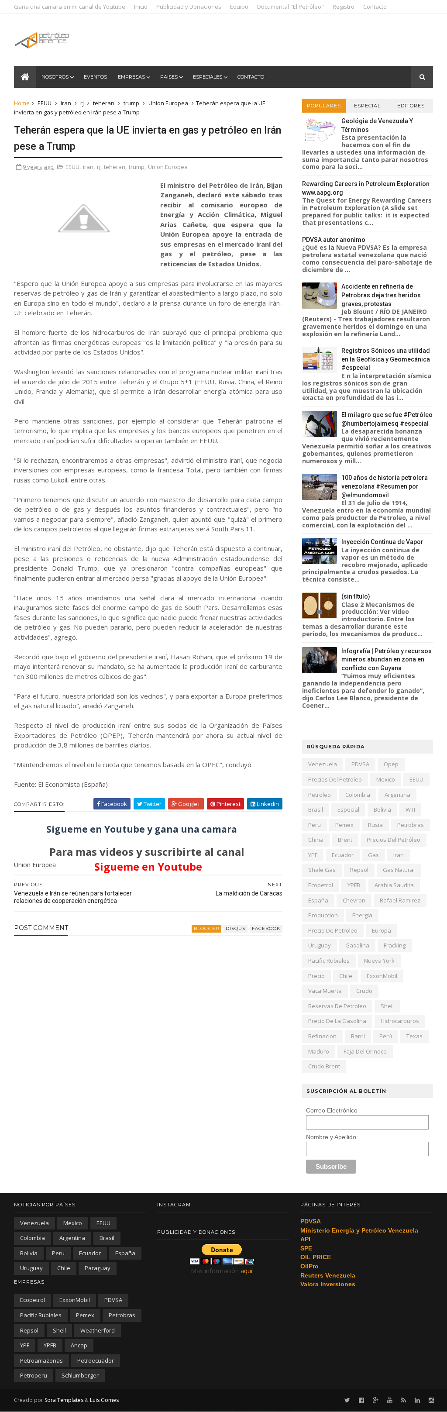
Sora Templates (64, 1400)
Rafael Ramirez (400, 900)
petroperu (33, 1375)
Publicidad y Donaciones (188, 6)
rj (82, 103)
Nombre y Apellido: (332, 1136)
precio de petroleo (333, 930)
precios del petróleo (393, 840)
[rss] (403, 1400)
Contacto (375, 6)
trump (131, 103)
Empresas (131, 77)
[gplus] (375, 1400)
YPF (312, 855)
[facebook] (361, 1400)
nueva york (379, 960)
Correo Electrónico (332, 1110)
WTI (410, 809)
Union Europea (168, 103)
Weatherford (97, 1330)
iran (66, 103)
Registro (343, 6)
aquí (246, 1271)
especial (348, 809)
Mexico (385, 779)
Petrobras (410, 825)
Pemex (344, 825)
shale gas (322, 870)
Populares (324, 106)
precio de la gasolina (337, 1021)
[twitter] (347, 1400)
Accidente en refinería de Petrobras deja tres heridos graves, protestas (381, 295)
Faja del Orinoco (365, 1051)
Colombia (357, 795)
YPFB (353, 885)
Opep (391, 764)
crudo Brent (324, 1066)
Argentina (397, 795)
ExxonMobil (382, 976)
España (318, 900)
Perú (385, 1036)
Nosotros (55, 77)
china (315, 840)
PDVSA (360, 764)
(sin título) (355, 596)
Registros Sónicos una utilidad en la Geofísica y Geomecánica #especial (385, 359)
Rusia (375, 825)
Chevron (354, 900)
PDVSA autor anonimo (333, 239)
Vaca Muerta (325, 991)
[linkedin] (417, 1400)
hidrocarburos (400, 1021)
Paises (169, 77)
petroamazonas (41, 1360)
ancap (79, 1345)
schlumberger (80, 1375)
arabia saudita (394, 885)
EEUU (45, 103)
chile (345, 976)
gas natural (399, 870)
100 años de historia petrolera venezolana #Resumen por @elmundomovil (384, 486)
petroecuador (95, 1360)
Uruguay (319, 945)
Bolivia (382, 809)
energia (362, 915)
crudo (364, 991)
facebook (266, 928)
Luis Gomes (104, 1400)
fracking (395, 945)
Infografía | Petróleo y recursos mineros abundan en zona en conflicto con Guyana (386, 659)
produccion (323, 915)
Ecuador (343, 855)
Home (22, 103)
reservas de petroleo (337, 1006)
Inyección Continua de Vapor (382, 541)
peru (314, 825)
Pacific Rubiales (329, 960)
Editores (411, 106)
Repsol (359, 870)
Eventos (95, 77)
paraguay (97, 1268)
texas (414, 1036)
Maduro (318, 1051)
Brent (345, 840)
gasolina (357, 945)
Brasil (315, 809)
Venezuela (322, 764)
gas (373, 855)
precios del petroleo (335, 779)
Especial (367, 106)
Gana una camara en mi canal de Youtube (69, 6)
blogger (206, 928)
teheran (103, 103)
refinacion (322, 1036)
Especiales (207, 77)
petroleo (319, 795)
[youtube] (389, 1400)
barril (358, 1036)
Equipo (239, 6)
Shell (387, 1006)
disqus (235, 928)
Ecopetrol (320, 885)
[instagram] (431, 1400)
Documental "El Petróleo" (290, 6)
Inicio (141, 6)
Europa (381, 930)
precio (316, 976)
